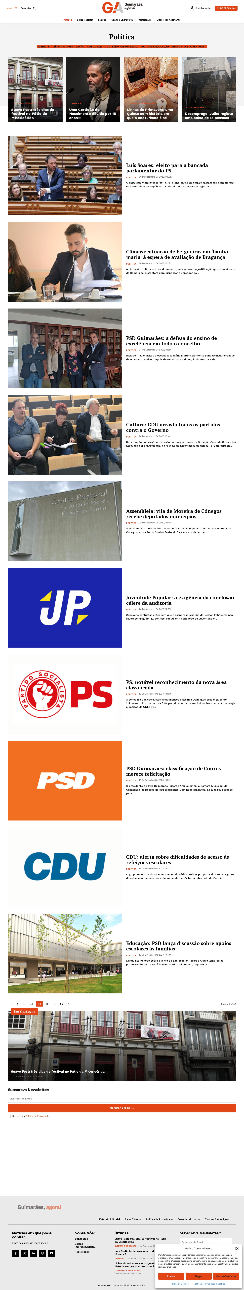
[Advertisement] (122, 1145)
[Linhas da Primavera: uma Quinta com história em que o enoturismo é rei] (151, 89)
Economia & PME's (196, 107)
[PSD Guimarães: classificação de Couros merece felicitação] (65, 781)
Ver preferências (226, 1276)
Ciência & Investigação (68, 46)
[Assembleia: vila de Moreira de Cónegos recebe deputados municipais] (65, 521)
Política (131, 177)
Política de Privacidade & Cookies (209, 1284)
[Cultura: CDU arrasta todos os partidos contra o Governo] (65, 435)
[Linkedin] (33, 1253)
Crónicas (76, 103)
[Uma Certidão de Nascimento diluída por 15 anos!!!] (93, 89)
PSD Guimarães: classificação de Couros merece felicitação (173, 771)
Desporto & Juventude (188, 46)
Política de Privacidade (37, 1116)
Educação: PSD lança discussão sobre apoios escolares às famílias (178, 946)
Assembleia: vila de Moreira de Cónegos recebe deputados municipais (174, 514)
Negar (198, 1276)
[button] (237, 1248)
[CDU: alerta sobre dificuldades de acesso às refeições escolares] (65, 867)
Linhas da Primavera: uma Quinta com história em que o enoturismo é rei (138, 1265)
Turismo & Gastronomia (142, 103)
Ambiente (43, 46)
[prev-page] (10, 1004)
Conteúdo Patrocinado (121, 46)
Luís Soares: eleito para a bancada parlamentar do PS (167, 168)
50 (47, 1004)
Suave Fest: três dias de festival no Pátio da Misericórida (58, 1071)
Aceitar (171, 1276)
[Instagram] (42, 1253)
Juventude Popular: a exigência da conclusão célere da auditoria (180, 600)
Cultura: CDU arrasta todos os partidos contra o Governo (173, 427)
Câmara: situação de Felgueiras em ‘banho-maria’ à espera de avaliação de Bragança (178, 254)
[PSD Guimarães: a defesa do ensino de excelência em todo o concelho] (65, 348)
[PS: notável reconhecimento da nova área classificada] (65, 694)
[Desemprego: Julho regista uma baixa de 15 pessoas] (209, 89)
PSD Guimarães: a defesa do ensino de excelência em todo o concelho (171, 341)
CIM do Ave (94, 46)
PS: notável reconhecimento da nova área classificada (176, 685)
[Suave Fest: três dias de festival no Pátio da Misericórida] (35, 89)
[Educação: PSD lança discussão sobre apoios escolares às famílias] (65, 953)
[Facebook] (15, 1253)
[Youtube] (51, 1253)
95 (61, 1004)
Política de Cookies (180, 1284)
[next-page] (69, 1004)
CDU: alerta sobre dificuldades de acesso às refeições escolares (177, 860)
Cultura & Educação (155, 46)
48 (31, 1004)
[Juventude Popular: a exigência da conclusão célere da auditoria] (65, 608)
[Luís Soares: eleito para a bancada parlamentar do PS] (65, 175)
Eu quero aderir (120, 1108)
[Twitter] (24, 1253)
